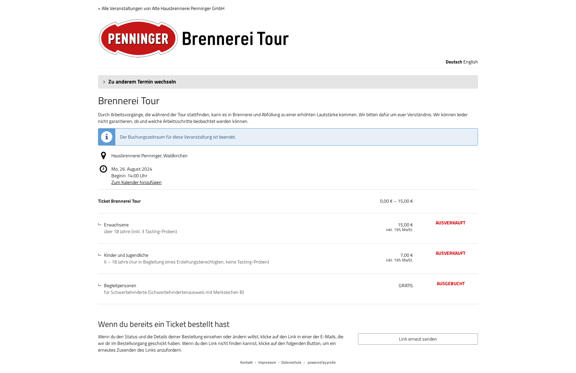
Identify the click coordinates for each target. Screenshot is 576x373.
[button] (288, 81)
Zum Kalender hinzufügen (136, 182)
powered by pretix (322, 362)
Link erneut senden (418, 338)
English (470, 61)
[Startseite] (288, 38)
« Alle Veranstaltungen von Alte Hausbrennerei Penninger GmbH (161, 8)
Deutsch (454, 61)
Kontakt (246, 362)
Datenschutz (291, 362)
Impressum (267, 362)
